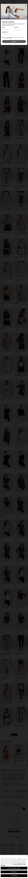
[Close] (27, 856)
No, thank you (14, 871)
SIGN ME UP (14, 41)
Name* (3, 27)
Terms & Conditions (10, 37)
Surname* (16, 27)
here (11, 38)
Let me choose (14, 875)
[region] (14, 866)
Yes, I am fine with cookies (14, 868)
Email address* (5, 32)
